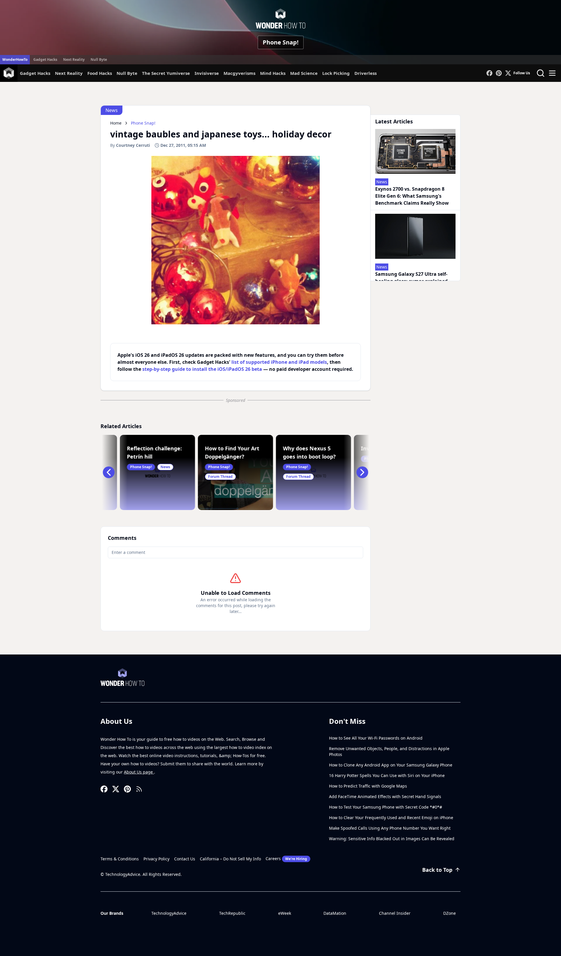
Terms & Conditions (120, 859)
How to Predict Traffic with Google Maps (368, 786)
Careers (286, 858)
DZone (449, 913)
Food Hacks (99, 73)
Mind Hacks (272, 73)
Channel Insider (395, 913)
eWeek (284, 913)
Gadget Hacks (45, 59)
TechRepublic (232, 913)
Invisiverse (207, 73)
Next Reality (74, 59)
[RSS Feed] (139, 789)
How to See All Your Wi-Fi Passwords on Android (376, 738)
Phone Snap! (281, 42)
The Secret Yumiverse (166, 73)
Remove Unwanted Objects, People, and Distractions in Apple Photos (389, 751)
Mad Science (304, 73)
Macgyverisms (239, 73)
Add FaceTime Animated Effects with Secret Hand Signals (385, 796)
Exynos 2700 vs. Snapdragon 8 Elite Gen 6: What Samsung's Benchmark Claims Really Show (412, 196)
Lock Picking (336, 73)
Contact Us (184, 859)
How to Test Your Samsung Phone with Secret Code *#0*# (385, 807)
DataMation (334, 913)
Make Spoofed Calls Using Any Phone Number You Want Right (390, 828)
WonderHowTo (14, 59)
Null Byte (99, 59)
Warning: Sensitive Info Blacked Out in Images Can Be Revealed (391, 838)
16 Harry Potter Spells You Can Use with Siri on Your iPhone (387, 775)
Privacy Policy (156, 859)
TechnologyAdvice (168, 913)
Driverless (365, 73)
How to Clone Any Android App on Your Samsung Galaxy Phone (390, 765)
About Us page (139, 772)
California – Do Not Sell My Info (230, 859)
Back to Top (437, 869)
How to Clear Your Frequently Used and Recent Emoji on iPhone (391, 817)
